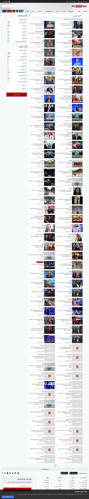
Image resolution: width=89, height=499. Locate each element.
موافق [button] (8, 497)
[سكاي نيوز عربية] (79, 6)
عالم (64, 11)
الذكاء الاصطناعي (49, 11)
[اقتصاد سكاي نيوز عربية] (21, 11)
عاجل (14, 11)
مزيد (27, 11)
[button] (9, 11)
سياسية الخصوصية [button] (14, 494)
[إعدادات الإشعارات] (17, 11)
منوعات (39, 11)
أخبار (79, 11)
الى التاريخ (24, 89)
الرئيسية (85, 11)
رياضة (57, 11)
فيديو (33, 11)
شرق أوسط (71, 11)
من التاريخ (24, 85)
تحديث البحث (17, 95)
